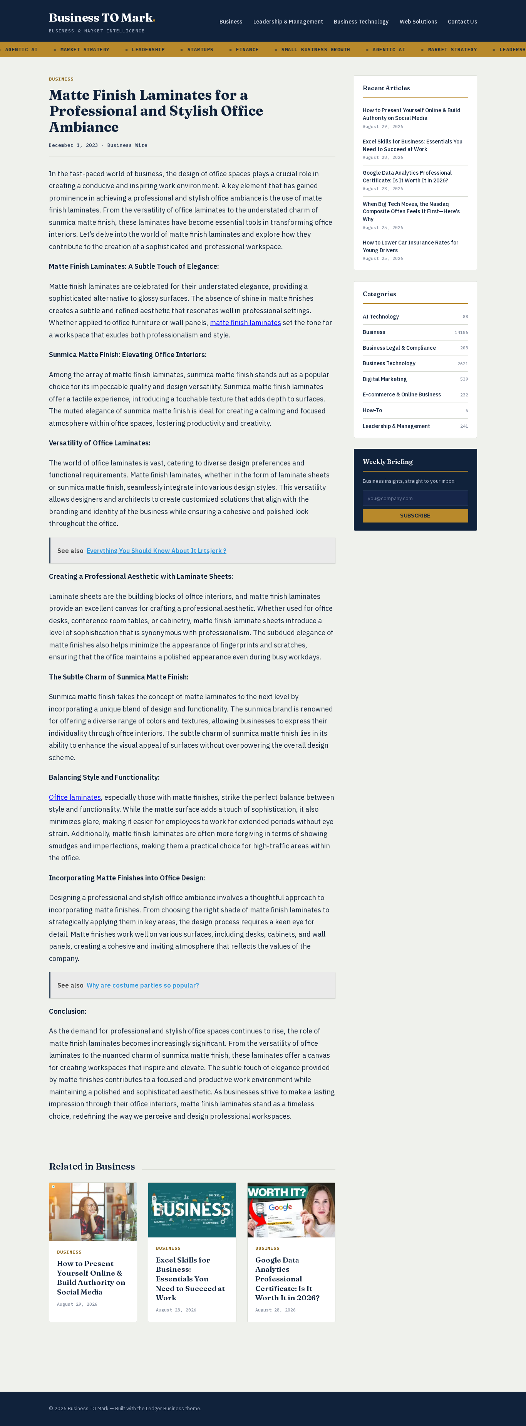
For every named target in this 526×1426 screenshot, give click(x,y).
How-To (372, 410)
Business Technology (361, 21)
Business (231, 21)
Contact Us (462, 21)
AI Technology (381, 316)
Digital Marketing (385, 379)
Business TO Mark (102, 17)
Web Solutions (418, 21)
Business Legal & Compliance (399, 347)
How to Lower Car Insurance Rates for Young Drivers (411, 246)
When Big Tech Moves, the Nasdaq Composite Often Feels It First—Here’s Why (411, 211)
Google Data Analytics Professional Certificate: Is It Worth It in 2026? (287, 1279)
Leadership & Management (288, 21)
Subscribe (415, 516)
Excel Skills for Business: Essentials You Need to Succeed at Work (190, 1279)
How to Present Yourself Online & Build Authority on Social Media (91, 1277)
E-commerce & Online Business (402, 394)
